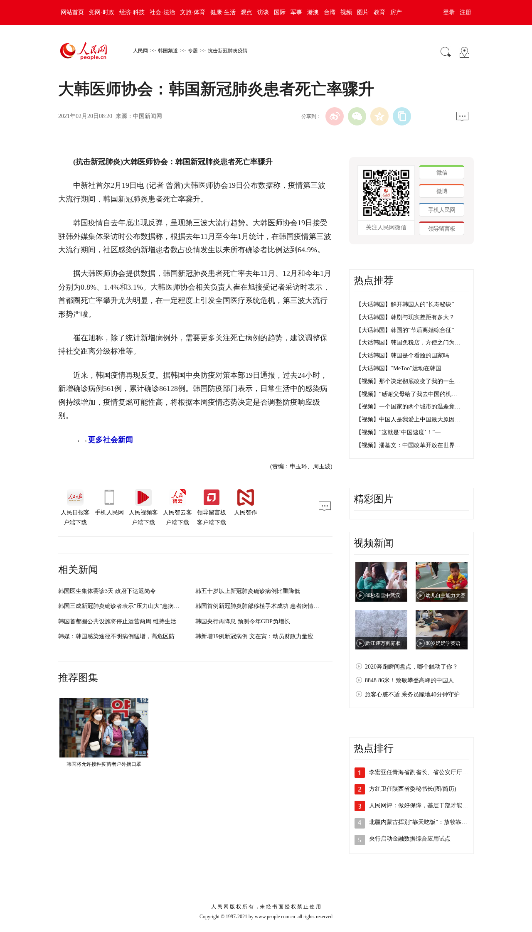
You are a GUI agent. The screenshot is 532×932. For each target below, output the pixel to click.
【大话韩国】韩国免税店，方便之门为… (408, 342)
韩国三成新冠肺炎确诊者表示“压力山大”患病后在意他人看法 (136, 606)
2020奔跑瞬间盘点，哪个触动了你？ (411, 667)
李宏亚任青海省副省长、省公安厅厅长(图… (425, 772)
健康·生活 (223, 12)
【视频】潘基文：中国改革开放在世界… (408, 445)
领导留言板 (441, 229)
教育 (379, 12)
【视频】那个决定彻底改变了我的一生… (408, 381)
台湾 (329, 12)
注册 (465, 12)
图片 (363, 12)
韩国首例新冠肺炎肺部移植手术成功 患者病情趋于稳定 (266, 606)
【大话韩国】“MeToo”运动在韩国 (398, 368)
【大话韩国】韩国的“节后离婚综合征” (405, 330)
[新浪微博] (334, 116)
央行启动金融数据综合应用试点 (410, 839)
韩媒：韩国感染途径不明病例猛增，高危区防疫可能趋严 (131, 636)
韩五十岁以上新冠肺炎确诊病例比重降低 (247, 591)
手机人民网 (441, 210)
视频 (346, 12)
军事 (296, 12)
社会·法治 (162, 12)
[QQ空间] (379, 116)
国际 (280, 12)
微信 (441, 173)
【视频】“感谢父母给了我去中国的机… (406, 394)
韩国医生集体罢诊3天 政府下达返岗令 (107, 591)
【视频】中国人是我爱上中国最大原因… (408, 419)
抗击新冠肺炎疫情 (228, 51)
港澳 (313, 12)
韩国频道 (168, 51)
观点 (246, 12)
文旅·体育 (192, 12)
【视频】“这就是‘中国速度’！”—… (401, 432)
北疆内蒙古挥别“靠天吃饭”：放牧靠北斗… (424, 822)
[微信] (357, 116)
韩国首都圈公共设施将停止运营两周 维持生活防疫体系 (129, 621)
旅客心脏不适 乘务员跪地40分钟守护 (412, 694)
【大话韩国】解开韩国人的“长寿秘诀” (405, 304)
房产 (396, 12)
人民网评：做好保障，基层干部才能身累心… (427, 805)
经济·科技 (132, 12)
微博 (441, 191)
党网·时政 (101, 12)
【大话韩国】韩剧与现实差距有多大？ (405, 317)
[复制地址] (402, 116)
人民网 (140, 51)
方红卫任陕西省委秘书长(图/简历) (412, 789)
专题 (193, 51)
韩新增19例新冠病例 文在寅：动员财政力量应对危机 (263, 636)
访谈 (263, 12)
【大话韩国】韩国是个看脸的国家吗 (402, 355)
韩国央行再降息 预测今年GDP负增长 (242, 621)
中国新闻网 (147, 116)
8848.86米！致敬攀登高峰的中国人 (409, 680)
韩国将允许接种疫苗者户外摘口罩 (103, 764)
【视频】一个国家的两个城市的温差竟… (408, 406)
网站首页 (72, 12)
